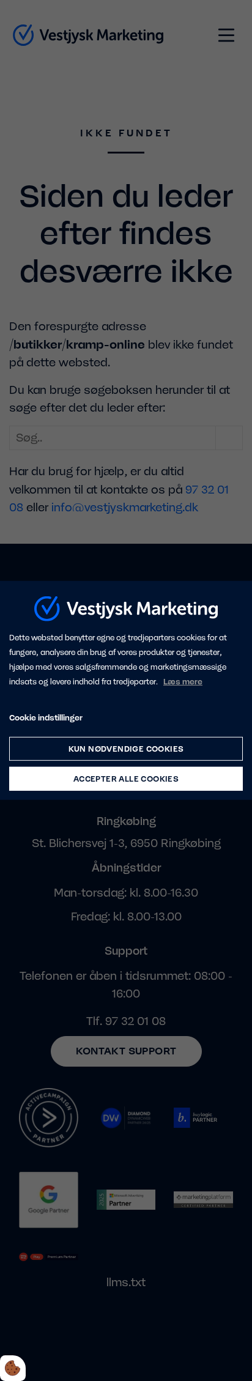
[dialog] (126, 690)
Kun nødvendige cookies (126, 749)
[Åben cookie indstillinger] (13, 1368)
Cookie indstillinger (46, 717)
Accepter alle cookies (126, 779)
